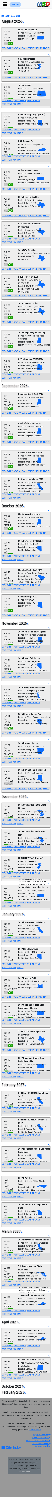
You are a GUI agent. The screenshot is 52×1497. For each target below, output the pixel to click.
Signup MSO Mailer (40, 1434)
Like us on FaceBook (40, 1443)
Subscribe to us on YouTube (37, 1440)
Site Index (13, 1447)
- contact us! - (35, 1429)
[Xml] (48, 1446)
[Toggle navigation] (5, 4)
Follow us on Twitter (40, 1437)
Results (15, 4)
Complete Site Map (41, 1446)
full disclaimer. (24, 1472)
